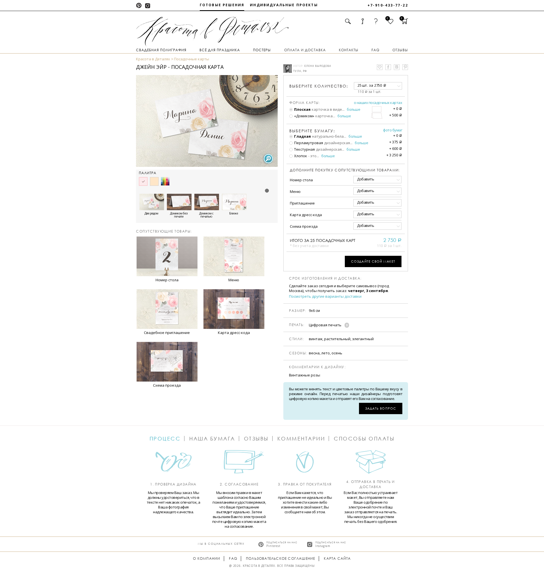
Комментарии (301, 438)
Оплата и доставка (305, 50)
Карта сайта (337, 558)
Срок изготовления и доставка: (325, 278)
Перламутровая (308, 143)
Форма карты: (304, 103)
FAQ (375, 50)
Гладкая (302, 136)
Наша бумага (212, 438)
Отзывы (400, 50)
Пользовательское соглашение (280, 558)
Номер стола (301, 179)
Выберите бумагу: (312, 131)
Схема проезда (304, 226)
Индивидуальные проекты (284, 5)
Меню (295, 191)
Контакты (348, 50)
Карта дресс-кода (306, 214)
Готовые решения (222, 5)
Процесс (165, 438)
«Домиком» (303, 116)
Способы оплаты (364, 438)
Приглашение (302, 203)
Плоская (302, 109)
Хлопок (300, 156)
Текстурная (304, 149)
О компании (206, 558)
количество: (318, 86)
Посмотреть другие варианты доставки (325, 296)
